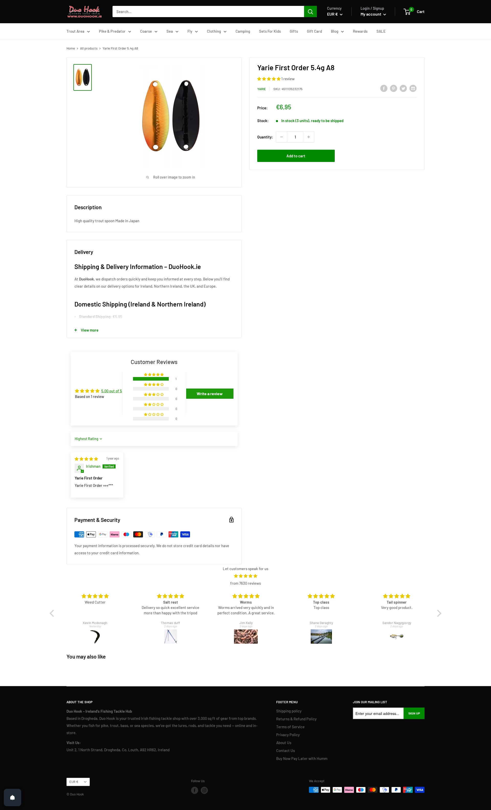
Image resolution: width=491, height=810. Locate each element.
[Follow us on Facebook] (194, 790)
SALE (381, 31)
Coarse (146, 31)
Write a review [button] (210, 393)
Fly (189, 31)
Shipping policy (289, 711)
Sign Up (414, 713)
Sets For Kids (270, 31)
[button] (269, 78)
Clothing (214, 31)
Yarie (261, 89)
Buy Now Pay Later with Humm (301, 758)
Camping (243, 31)
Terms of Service (290, 726)
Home (70, 48)
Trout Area (75, 31)
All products (88, 48)
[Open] (12, 797)
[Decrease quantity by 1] (281, 137)
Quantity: (265, 137)
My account (371, 13)
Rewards (360, 31)
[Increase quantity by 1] (308, 137)
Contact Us (285, 750)
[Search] (310, 11)
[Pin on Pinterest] (393, 88)
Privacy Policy (288, 734)
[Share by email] (413, 88)
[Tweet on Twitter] (403, 88)
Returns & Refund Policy (296, 719)
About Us (283, 742)
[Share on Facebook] (383, 88)
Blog (334, 31)
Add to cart (295, 156)
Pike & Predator (112, 31)
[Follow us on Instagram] (204, 790)
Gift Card (314, 31)
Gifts (294, 31)
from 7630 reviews (245, 583)
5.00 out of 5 (111, 391)
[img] (86, 458)
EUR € (73, 782)
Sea (169, 31)
